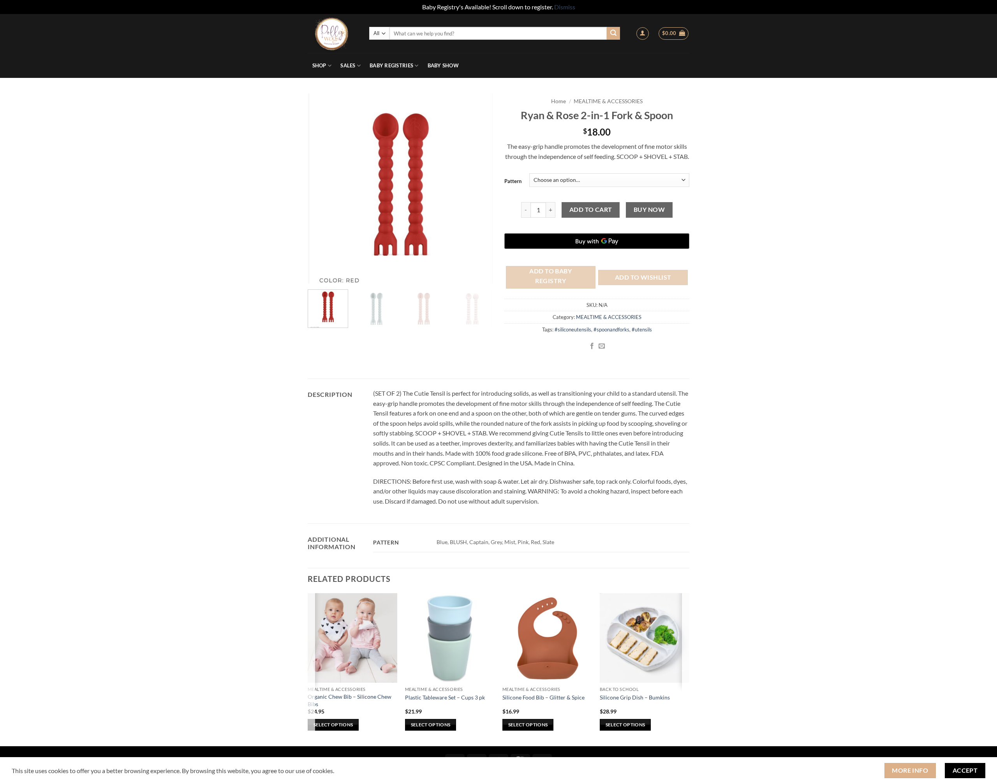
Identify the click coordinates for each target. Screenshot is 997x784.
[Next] (482, 188)
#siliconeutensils (573, 329)
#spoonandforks (611, 329)
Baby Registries (391, 65)
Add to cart (590, 209)
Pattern (512, 181)
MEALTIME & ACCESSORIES (608, 101)
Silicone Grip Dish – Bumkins (635, 697)
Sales (347, 65)
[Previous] (319, 188)
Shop (319, 65)
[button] (642, 33)
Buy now (649, 209)
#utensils (642, 329)
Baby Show (443, 65)
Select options (333, 724)
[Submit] (613, 33)
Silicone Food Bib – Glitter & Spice (543, 697)
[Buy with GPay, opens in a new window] (596, 241)
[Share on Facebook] (592, 346)
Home (558, 101)
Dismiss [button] (564, 7)
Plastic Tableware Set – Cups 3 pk (445, 697)
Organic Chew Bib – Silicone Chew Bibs (349, 700)
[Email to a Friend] (602, 346)
